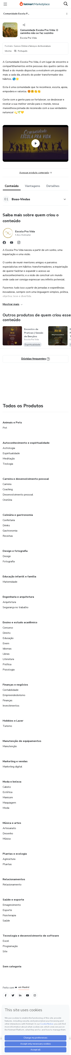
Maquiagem (9, 802)
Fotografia (9, 561)
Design (7, 556)
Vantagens (32, 186)
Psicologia (9, 669)
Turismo (7, 726)
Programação (10, 946)
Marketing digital (12, 766)
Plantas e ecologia (15, 854)
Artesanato (9, 828)
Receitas (8, 536)
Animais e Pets (12, 422)
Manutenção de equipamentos (22, 741)
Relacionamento (12, 884)
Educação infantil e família (19, 576)
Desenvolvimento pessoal (18, 494)
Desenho (8, 833)
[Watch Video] (35, 143)
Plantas (7, 864)
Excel (6, 941)
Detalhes (52, 186)
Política (7, 664)
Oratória (7, 500)
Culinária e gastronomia (18, 515)
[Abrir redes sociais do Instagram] (18, 243)
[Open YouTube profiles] (27, 995)
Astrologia (9, 448)
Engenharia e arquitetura (18, 597)
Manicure (8, 797)
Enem (6, 643)
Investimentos (11, 705)
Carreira (7, 484)
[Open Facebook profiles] (5, 995)
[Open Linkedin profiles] (20, 995)
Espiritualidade (11, 453)
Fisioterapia (9, 915)
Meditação (9, 458)
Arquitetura (9, 602)
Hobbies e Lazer (13, 721)
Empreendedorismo (14, 695)
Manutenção (10, 746)
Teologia (8, 464)
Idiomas (7, 648)
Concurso (8, 627)
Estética (7, 792)
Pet (5, 428)
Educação (8, 638)
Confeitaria (9, 520)
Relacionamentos (14, 879)
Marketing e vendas (15, 761)
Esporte (7, 910)
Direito (7, 633)
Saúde (6, 920)
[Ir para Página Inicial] (35, 4)
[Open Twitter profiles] (13, 995)
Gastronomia (10, 530)
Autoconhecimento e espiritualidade (26, 443)
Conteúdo (12, 186)
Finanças (7, 700)
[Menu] (5, 4)
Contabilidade (10, 690)
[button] (32, 199)
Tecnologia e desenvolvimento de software (31, 936)
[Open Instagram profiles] (34, 995)
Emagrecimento (12, 905)
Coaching (8, 489)
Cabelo (7, 787)
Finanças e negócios (15, 685)
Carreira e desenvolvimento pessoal (26, 479)
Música (7, 839)
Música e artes (12, 823)
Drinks (6, 525)
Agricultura (9, 859)
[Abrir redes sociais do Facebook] (4, 243)
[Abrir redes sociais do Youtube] (11, 243)
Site (5, 951)
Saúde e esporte (13, 899)
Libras (6, 654)
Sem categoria (12, 966)
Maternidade (10, 582)
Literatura (8, 659)
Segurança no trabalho (15, 607)
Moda (6, 808)
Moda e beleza (12, 782)
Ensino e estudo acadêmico (20, 622)
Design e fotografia (15, 551)
